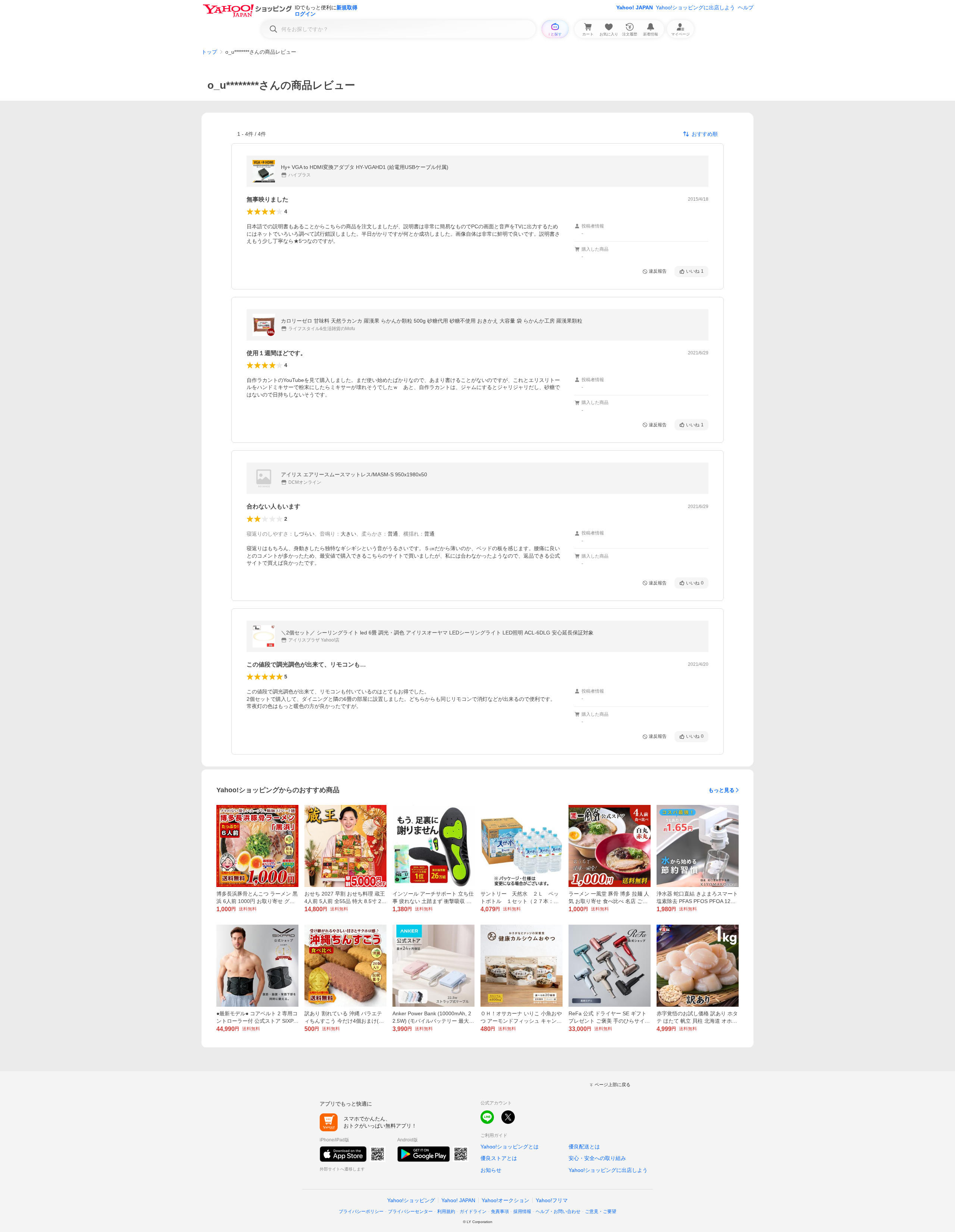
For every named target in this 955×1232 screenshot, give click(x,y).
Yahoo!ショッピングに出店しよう (695, 7)
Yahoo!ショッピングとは (509, 1147)
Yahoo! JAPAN (634, 7)
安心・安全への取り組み (597, 1158)
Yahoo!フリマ (552, 1200)
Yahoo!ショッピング (411, 1200)
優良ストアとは (498, 1158)
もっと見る (721, 790)
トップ (209, 52)
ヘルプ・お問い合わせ (558, 1211)
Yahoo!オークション (505, 1200)
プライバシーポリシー (361, 1211)
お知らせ (490, 1170)
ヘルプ (746, 7)
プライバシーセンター (410, 1211)
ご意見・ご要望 (600, 1211)
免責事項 (500, 1211)
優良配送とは (584, 1147)
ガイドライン (473, 1211)
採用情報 (522, 1211)
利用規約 (446, 1211)
